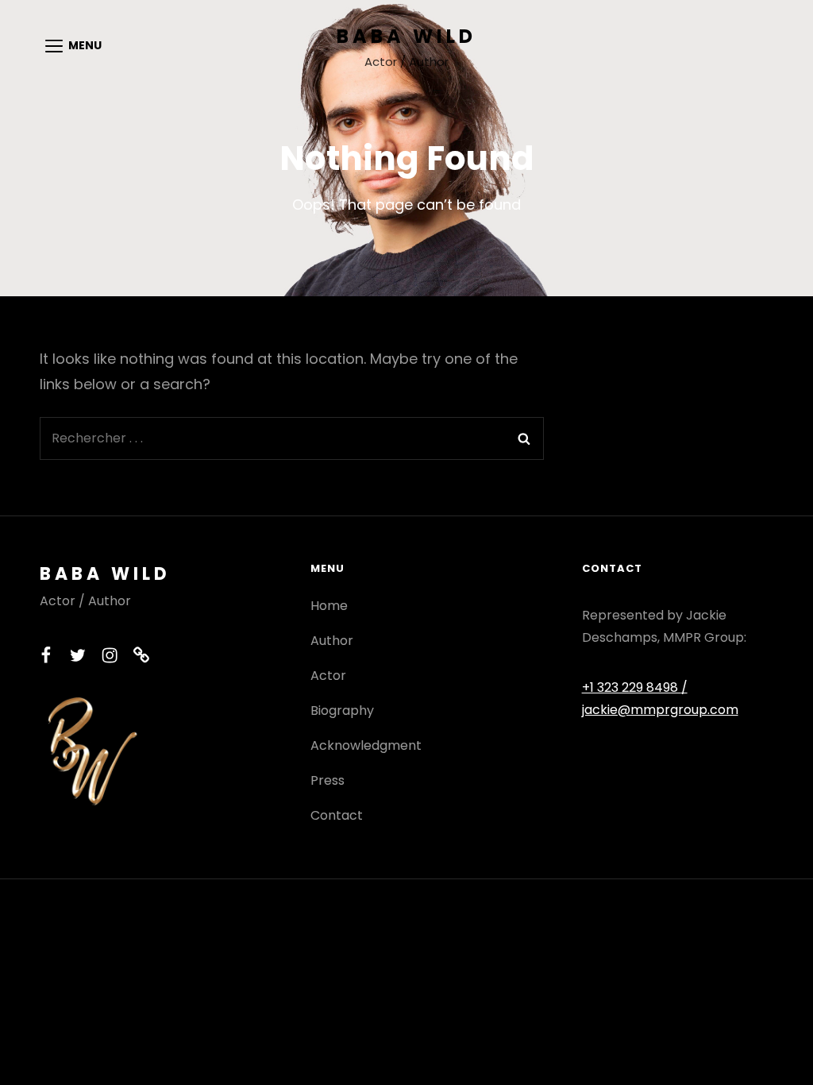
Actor (328, 675)
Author (331, 640)
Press (327, 780)
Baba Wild (406, 36)
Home (329, 606)
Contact (336, 815)
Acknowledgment (366, 745)
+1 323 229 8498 (631, 687)
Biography (342, 710)
